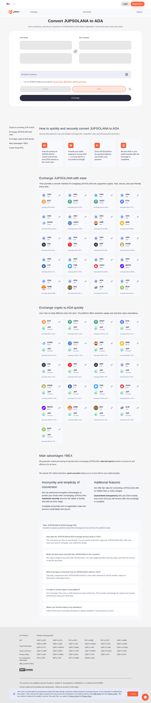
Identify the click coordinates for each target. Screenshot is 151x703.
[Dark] (14, 4)
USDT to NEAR (90, 651)
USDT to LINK (106, 647)
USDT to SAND (58, 654)
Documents (87, 12)
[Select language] (8, 4)
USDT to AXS (73, 654)
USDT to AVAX (74, 647)
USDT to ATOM (122, 647)
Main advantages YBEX (18, 143)
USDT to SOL (73, 644)
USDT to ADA (57, 644)
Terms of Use (58, 82)
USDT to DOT (106, 644)
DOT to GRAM (74, 658)
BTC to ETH (105, 640)
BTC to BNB (89, 640)
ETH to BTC (73, 640)
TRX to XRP (41, 658)
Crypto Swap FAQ (16, 148)
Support (139, 12)
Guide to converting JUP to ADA (21, 127)
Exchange (33, 12)
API (20, 640)
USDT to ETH (57, 640)
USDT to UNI (89, 647)
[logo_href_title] (16, 12)
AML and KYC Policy (26, 664)
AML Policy (68, 82)
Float (99, 89)
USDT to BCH (57, 651)
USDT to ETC (121, 654)
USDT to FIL (105, 654)
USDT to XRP (41, 644)
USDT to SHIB (122, 644)
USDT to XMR (42, 651)
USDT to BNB (121, 640)
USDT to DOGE (90, 644)
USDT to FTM (73, 651)
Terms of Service (25, 651)
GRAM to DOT (90, 658)
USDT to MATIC (58, 647)
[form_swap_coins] (75, 51)
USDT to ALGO (106, 651)
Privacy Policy (81, 82)
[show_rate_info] (130, 89)
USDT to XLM (121, 651)
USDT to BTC (41, 640)
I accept (133, 694)
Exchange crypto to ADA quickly (21, 139)
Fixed (45, 89)
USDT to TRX (89, 654)
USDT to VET (41, 654)
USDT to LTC (41, 647)
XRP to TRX (57, 658)
